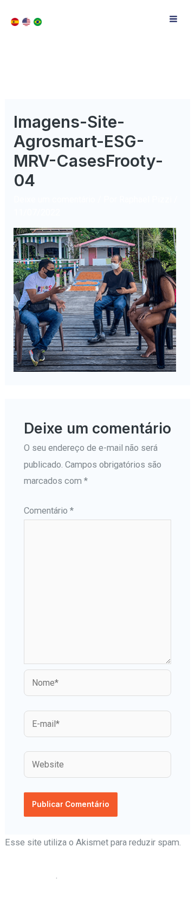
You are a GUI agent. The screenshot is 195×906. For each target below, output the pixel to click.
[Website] (97, 766)
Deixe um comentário (54, 199)
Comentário (49, 510)
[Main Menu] (173, 19)
